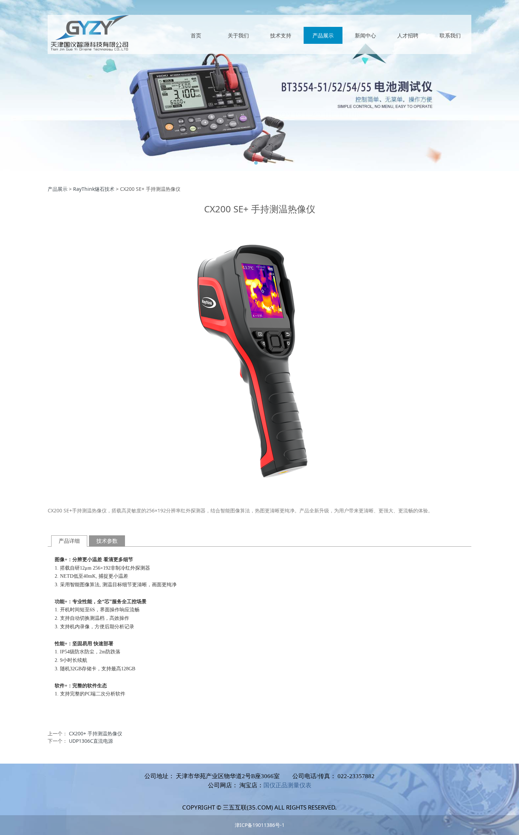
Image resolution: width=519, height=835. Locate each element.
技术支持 (280, 35)
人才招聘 (407, 35)
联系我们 (450, 35)
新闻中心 (365, 35)
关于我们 (238, 35)
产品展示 (323, 35)
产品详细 (69, 541)
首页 (196, 35)
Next (456, 85)
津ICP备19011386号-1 (260, 825)
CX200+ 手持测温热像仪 (95, 733)
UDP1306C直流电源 (91, 740)
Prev (62, 85)
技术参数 (107, 541)
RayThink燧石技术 (93, 189)
